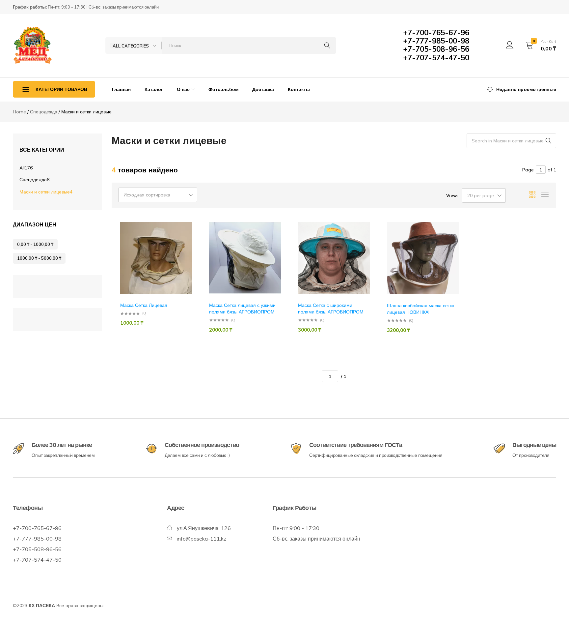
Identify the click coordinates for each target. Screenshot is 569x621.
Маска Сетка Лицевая (143, 305)
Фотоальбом (223, 89)
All (26, 168)
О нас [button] (183, 89)
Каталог (154, 89)
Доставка (263, 89)
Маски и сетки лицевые (45, 192)
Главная (121, 89)
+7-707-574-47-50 (436, 57)
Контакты (299, 89)
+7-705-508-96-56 (436, 49)
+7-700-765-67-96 (436, 32)
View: (452, 195)
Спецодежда (34, 180)
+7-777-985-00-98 (436, 40)
